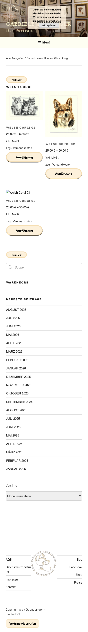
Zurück (16, 80)
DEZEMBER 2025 (18, 376)
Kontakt (11, 587)
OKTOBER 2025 (17, 393)
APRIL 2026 (14, 343)
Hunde (48, 58)
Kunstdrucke (34, 58)
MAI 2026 (12, 334)
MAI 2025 (12, 435)
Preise (78, 582)
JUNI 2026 (13, 326)
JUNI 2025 (13, 427)
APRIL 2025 (14, 443)
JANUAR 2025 (16, 468)
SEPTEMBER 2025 (19, 401)
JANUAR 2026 (16, 368)
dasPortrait (13, 614)
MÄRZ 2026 (14, 351)
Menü (46, 42)
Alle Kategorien (15, 58)
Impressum (13, 579)
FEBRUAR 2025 (17, 460)
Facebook (75, 567)
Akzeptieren (49, 25)
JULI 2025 (13, 418)
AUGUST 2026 (16, 309)
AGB (9, 559)
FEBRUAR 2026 (17, 360)
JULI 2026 (13, 317)
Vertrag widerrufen (22, 623)
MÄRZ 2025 (14, 452)
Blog (79, 559)
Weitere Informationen (49, 20)
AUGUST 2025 (16, 410)
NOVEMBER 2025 (18, 385)
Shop (79, 575)
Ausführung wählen (24, 157)
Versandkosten (22, 148)
